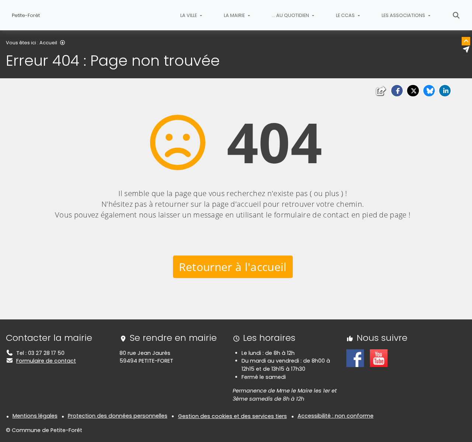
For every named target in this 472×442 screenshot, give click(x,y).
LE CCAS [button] (346, 15)
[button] (397, 90)
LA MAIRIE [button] (235, 15)
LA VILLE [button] (189, 15)
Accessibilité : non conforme (336, 415)
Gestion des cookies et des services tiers (232, 416)
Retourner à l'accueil (233, 266)
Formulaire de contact (46, 360)
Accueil (48, 43)
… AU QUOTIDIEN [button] (291, 15)
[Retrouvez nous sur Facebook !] (355, 358)
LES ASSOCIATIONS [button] (404, 15)
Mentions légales (35, 415)
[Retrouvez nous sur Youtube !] (379, 358)
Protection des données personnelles (117, 415)
